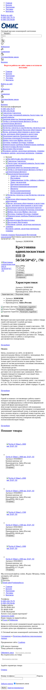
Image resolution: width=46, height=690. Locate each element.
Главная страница (8, 235)
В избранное (21, 277)
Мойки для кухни (24, 140)
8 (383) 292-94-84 (8, 19)
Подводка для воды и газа (34, 128)
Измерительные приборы (33, 145)
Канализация (18, 126)
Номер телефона (8, 676)
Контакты (10, 11)
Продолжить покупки (23, 653)
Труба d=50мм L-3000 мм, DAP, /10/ (20, 457)
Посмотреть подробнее (27, 307)
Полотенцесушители (28, 136)
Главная (9, 3)
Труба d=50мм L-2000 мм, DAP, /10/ (20, 491)
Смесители (16, 113)
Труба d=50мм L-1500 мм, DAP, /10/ (20, 525)
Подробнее (5, 345)
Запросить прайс (7, 616)
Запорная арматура (26, 119)
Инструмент (18, 149)
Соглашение (6, 636)
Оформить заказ (7, 653)
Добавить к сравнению (25, 275)
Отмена (4, 670)
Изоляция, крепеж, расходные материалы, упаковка (21, 153)
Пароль (40, 676)
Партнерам (10, 7)
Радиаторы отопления (30, 138)
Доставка (9, 9)
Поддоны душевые (26, 142)
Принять (5, 578)
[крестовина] (8, 271)
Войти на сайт (7, 15)
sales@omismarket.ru (15, 583)
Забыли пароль (7, 684)
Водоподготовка (23, 147)
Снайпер (21, 642)
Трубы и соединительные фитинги (19, 122)
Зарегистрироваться (16, 688)
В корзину (20, 272)
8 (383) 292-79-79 (8, 17)
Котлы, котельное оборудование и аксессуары (19, 134)
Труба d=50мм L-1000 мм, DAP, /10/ (20, 559)
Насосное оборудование (32, 130)
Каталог (9, 5)
